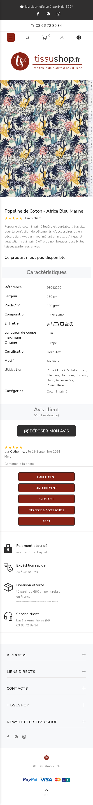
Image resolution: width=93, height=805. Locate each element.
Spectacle (46, 499)
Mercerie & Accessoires (46, 510)
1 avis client (32, 218)
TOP (46, 795)
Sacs (46, 521)
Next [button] (88, 138)
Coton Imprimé (57, 391)
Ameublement (46, 488)
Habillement (46, 477)
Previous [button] (4, 138)
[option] (46, 138)
